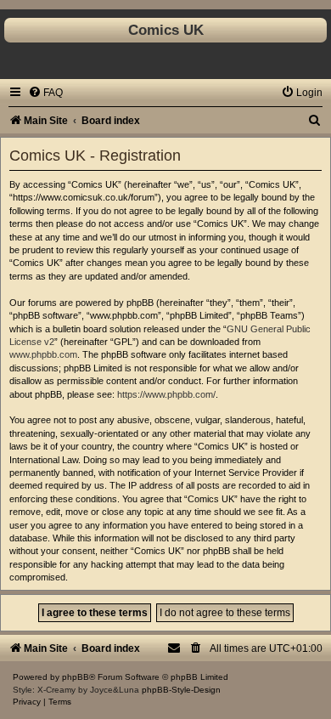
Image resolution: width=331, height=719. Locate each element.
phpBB (75, 677)
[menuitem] (45, 93)
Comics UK (166, 29)
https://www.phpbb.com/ (166, 394)
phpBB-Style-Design (181, 689)
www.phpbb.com (43, 354)
